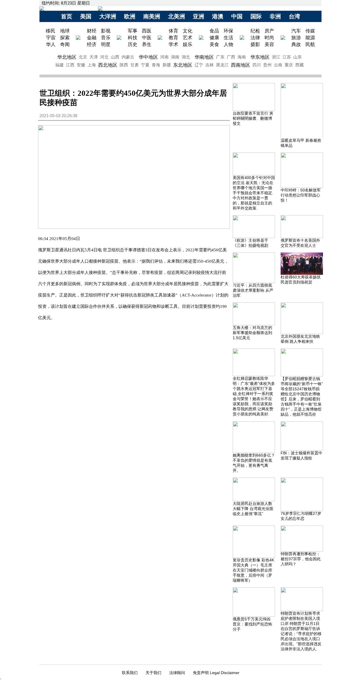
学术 (173, 44)
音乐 (106, 37)
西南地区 (240, 65)
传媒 (310, 31)
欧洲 (129, 16)
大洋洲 (107, 16)
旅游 (296, 37)
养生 (146, 44)
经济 (91, 44)
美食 (214, 44)
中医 (146, 37)
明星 (106, 44)
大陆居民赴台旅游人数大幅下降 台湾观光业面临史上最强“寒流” (253, 508)
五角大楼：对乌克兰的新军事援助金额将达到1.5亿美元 (252, 332)
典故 (296, 44)
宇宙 (51, 37)
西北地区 (107, 65)
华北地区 (66, 57)
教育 (173, 37)
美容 (269, 44)
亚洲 (198, 16)
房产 (269, 31)
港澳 (217, 16)
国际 (256, 16)
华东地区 (260, 57)
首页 (66, 16)
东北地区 (182, 65)
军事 (132, 31)
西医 (146, 31)
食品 (214, 31)
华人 (51, 44)
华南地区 (204, 57)
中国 (237, 16)
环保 (228, 31)
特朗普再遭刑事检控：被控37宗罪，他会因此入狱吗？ (301, 559)
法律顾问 (177, 672)
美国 (85, 16)
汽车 (296, 31)
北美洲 (176, 16)
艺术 (187, 37)
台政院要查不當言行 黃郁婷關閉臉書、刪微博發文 (253, 118)
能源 (310, 37)
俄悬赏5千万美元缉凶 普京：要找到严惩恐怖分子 (252, 624)
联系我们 (130, 672)
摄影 (255, 44)
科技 (132, 37)
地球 (65, 31)
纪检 (255, 31)
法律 (255, 37)
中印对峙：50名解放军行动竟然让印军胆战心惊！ (301, 195)
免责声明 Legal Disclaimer (216, 672)
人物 (228, 44)
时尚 (269, 37)
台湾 (294, 16)
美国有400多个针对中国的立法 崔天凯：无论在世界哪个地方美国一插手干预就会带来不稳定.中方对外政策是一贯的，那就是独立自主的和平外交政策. (254, 192)
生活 (228, 37)
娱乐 (187, 44)
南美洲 (151, 16)
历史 (132, 44)
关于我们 (153, 672)
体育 (173, 31)
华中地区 (148, 57)
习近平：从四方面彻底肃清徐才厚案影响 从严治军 (253, 290)
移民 (51, 31)
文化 (187, 31)
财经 (91, 31)
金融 (91, 37)
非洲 (275, 16)
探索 (65, 37)
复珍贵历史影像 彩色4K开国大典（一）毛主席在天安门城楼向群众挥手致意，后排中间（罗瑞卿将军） (253, 570)
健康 (214, 37)
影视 (106, 31)
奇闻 (65, 44)
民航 (310, 44)
